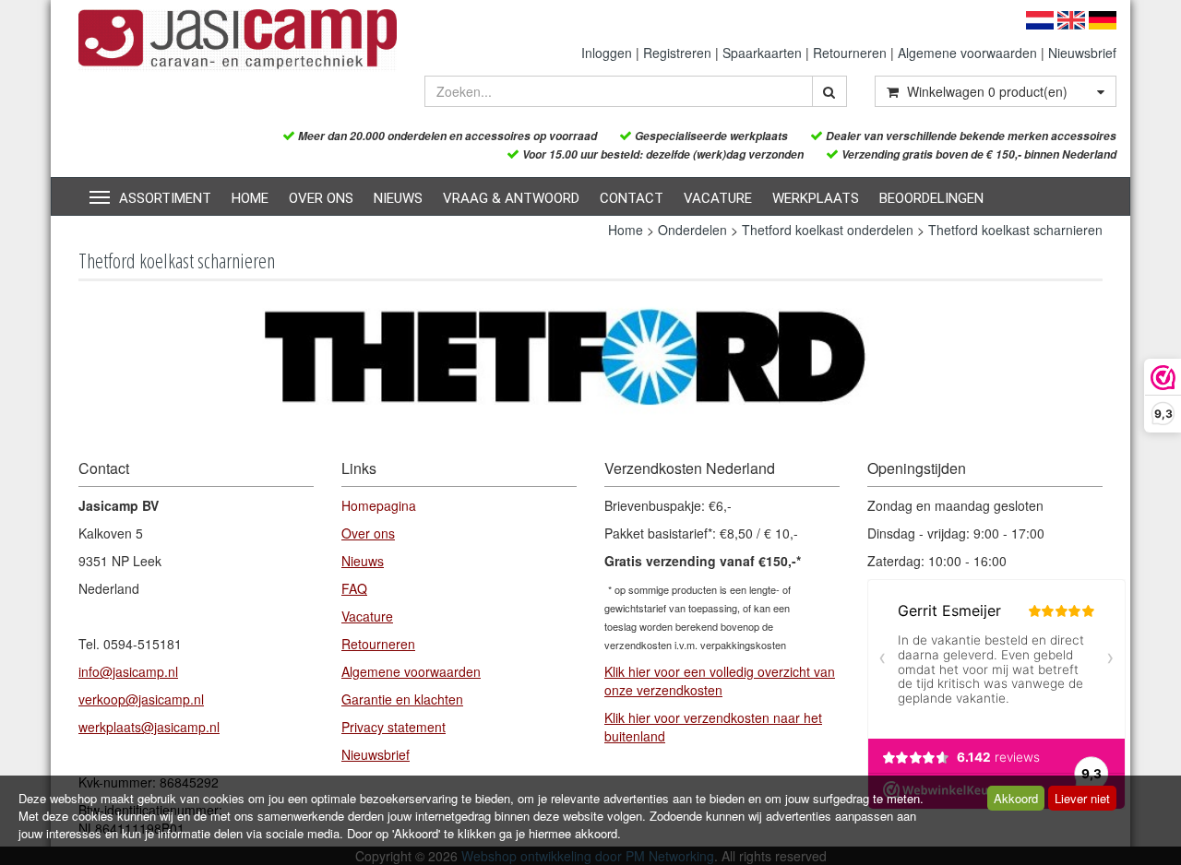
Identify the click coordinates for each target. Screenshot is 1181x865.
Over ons (321, 198)
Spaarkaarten (762, 52)
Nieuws (398, 198)
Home (250, 198)
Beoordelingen (931, 198)
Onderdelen (692, 229)
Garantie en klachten (402, 699)
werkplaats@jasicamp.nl (149, 726)
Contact (631, 198)
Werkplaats (815, 198)
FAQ (354, 588)
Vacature (718, 198)
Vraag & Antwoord (511, 198)
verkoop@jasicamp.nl (141, 699)
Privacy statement (393, 726)
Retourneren (850, 52)
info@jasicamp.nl (128, 671)
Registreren (677, 52)
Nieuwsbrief (1082, 52)
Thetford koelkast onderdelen (827, 229)
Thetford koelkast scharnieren (1015, 229)
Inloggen (606, 52)
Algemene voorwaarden (967, 52)
